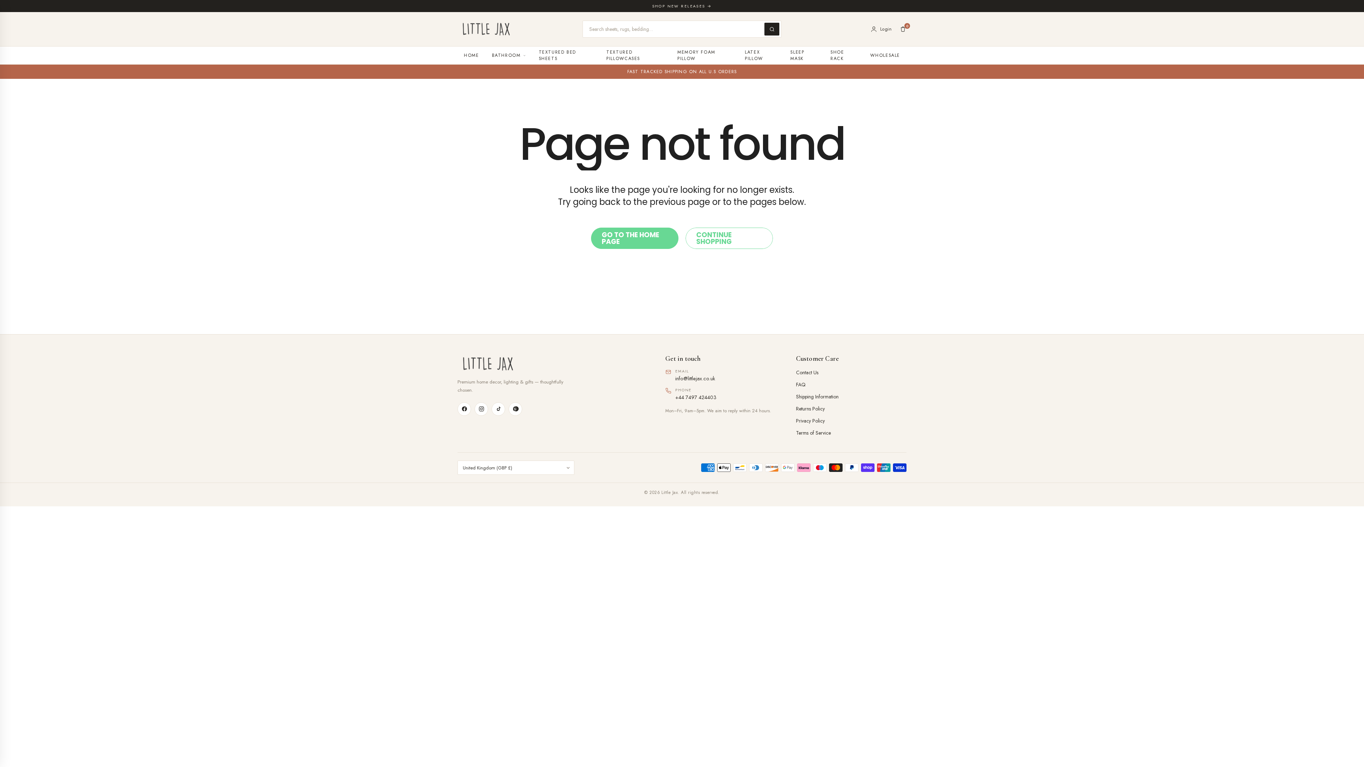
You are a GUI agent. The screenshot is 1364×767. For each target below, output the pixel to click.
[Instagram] (481, 409)
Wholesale (885, 55)
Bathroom (506, 55)
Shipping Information (817, 396)
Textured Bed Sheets (558, 55)
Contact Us (807, 372)
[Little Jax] (551, 363)
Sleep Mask (797, 55)
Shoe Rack (837, 55)
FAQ (801, 384)
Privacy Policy (810, 420)
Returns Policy (810, 408)
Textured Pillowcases (623, 55)
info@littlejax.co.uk (695, 378)
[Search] (771, 29)
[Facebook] (464, 409)
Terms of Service (813, 432)
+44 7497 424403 (695, 397)
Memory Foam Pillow (696, 55)
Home (471, 55)
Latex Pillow (754, 55)
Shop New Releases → (682, 6)
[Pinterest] (515, 409)
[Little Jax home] (486, 29)
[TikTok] (498, 409)
